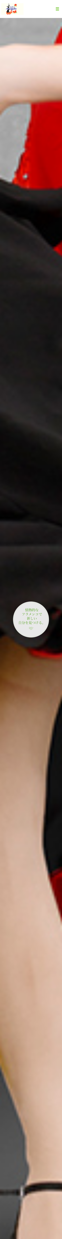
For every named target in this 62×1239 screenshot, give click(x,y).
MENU (57, 9)
